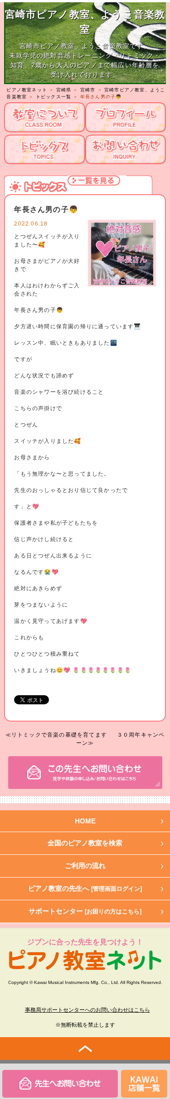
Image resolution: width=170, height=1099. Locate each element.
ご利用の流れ (85, 865)
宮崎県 (64, 89)
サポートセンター (85, 911)
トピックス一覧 (53, 96)
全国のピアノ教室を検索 (85, 843)
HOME (85, 821)
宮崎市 (88, 89)
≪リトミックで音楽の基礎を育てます (56, 735)
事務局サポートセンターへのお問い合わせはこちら (87, 1010)
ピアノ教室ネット (26, 89)
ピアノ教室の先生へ (85, 888)
